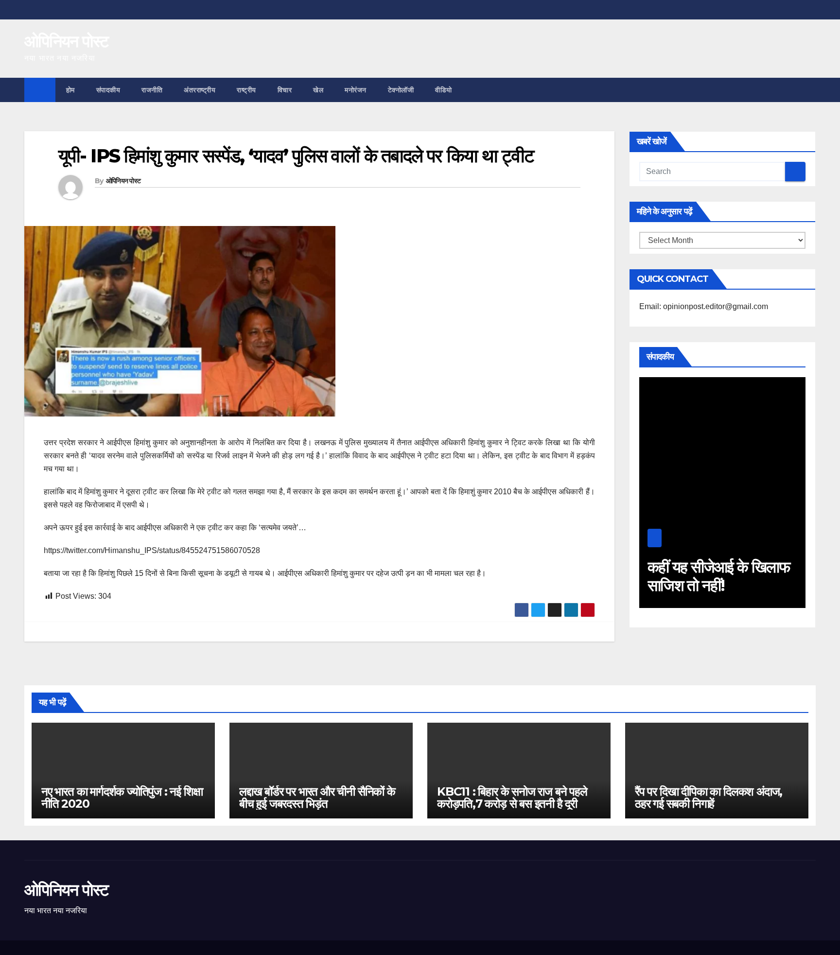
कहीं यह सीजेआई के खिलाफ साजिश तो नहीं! (706, 576)
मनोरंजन (356, 90)
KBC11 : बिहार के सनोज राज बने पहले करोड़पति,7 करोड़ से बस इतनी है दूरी (512, 797)
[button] (809, 90)
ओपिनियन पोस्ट (66, 41)
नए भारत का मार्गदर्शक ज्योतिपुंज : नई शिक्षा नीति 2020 (121, 797)
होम (70, 90)
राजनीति (151, 90)
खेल (318, 90)
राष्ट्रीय (246, 90)
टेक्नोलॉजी (401, 90)
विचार (285, 90)
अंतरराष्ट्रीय (199, 90)
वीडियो (443, 90)
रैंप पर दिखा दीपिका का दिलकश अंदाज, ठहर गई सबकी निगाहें (708, 797)
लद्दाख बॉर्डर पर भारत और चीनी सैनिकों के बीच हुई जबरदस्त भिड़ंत (317, 797)
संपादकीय (108, 90)
